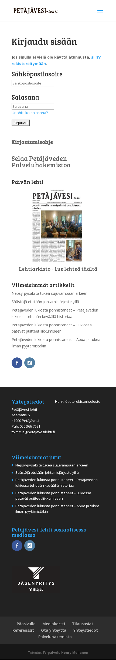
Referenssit (23, 630)
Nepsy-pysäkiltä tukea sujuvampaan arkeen (49, 293)
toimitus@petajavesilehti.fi (33, 431)
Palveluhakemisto (55, 636)
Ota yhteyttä (53, 630)
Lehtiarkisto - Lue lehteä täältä (58, 268)
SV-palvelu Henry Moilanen (65, 652)
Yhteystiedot (85, 630)
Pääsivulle (26, 623)
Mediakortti (53, 623)
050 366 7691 (30, 426)
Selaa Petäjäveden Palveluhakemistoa (41, 161)
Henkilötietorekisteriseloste (77, 401)
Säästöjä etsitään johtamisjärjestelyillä (45, 301)
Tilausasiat (82, 623)
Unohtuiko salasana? (30, 112)
